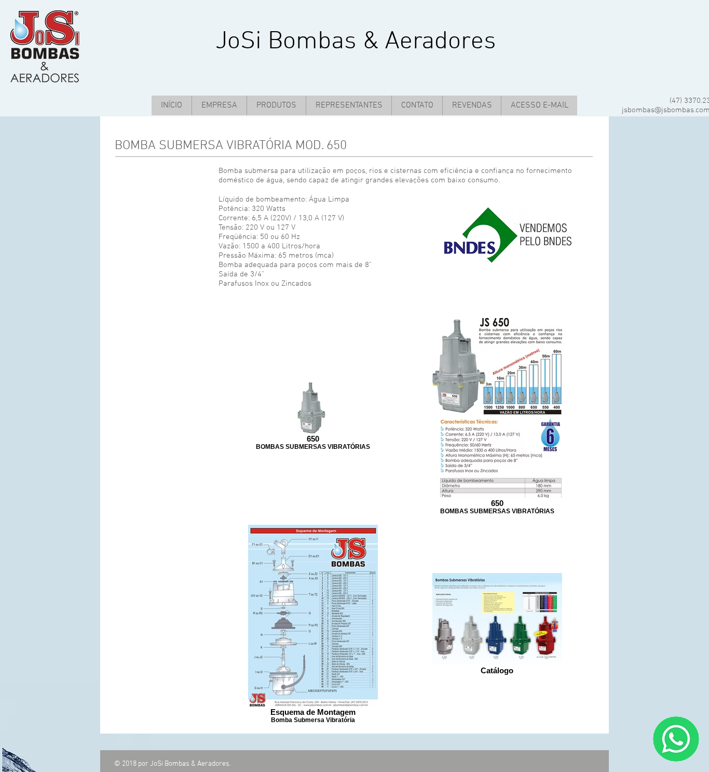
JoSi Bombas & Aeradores (355, 41)
